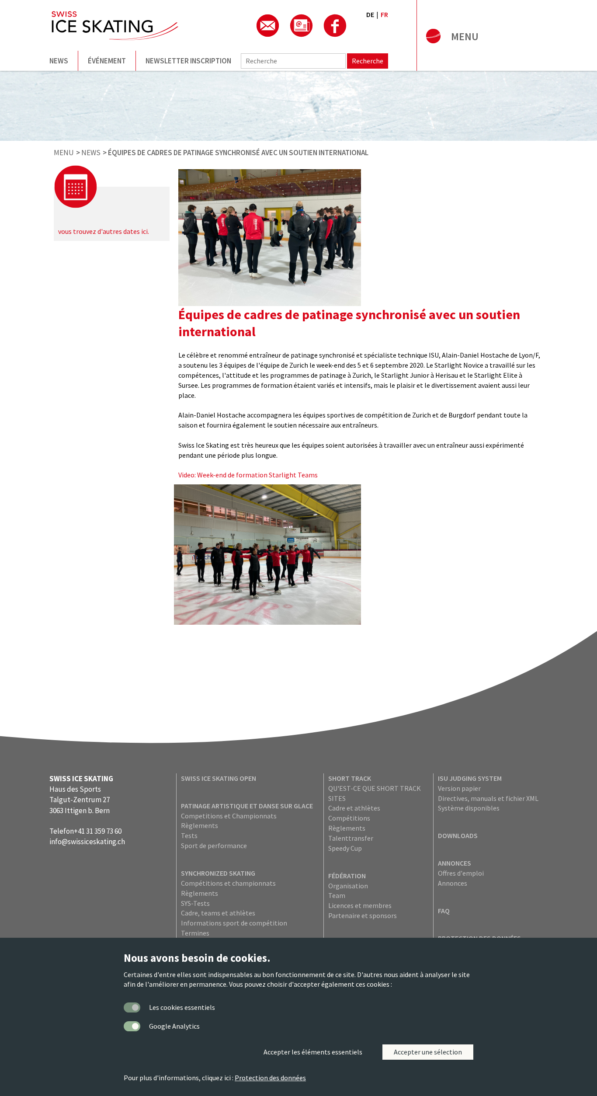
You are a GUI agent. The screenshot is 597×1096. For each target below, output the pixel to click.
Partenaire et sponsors (362, 915)
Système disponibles (469, 808)
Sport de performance (214, 845)
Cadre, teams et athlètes (218, 912)
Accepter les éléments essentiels (313, 1051)
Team (336, 895)
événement (107, 61)
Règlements (199, 825)
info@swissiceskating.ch (87, 841)
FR (384, 14)
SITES (337, 798)
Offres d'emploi (461, 873)
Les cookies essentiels (182, 1007)
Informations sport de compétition (234, 923)
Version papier (459, 788)
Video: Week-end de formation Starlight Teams (248, 474)
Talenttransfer (350, 838)
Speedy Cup (345, 848)
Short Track (349, 778)
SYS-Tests (195, 903)
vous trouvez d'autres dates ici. (103, 231)
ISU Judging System (470, 778)
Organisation (348, 885)
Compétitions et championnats (228, 883)
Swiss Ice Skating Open (218, 778)
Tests (189, 835)
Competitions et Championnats (229, 815)
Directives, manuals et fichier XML (488, 798)
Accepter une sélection (428, 1051)
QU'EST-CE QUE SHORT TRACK (374, 788)
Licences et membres (360, 905)
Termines (195, 933)
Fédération (347, 875)
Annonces (454, 863)
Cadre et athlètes (354, 808)
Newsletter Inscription (188, 61)
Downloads (458, 835)
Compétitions (349, 818)
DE (370, 14)
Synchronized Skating (218, 873)
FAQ (444, 910)
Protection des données (270, 1077)
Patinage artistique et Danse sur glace (247, 805)
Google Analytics (174, 1026)
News (58, 61)
